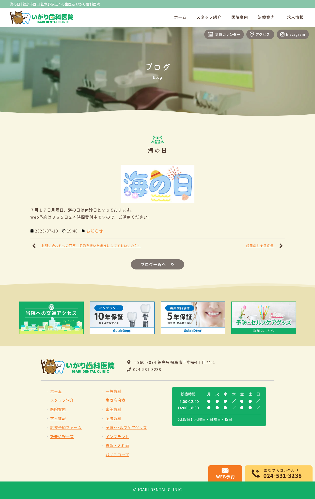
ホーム (180, 17)
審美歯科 (113, 409)
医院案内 (239, 17)
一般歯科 (113, 391)
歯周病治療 (115, 400)
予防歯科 (113, 418)
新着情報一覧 (62, 436)
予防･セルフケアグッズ (126, 427)
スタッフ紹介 (208, 17)
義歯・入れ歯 (117, 445)
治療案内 (266, 17)
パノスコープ (117, 454)
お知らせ (94, 231)
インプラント (117, 436)
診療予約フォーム (66, 427)
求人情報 (295, 17)
